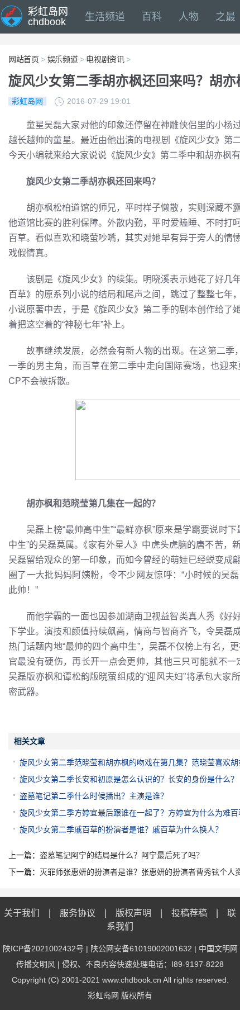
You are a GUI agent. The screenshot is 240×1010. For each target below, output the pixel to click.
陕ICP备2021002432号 (43, 948)
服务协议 (77, 913)
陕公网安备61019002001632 (141, 948)
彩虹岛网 (103, 995)
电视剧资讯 (105, 59)
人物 (189, 16)
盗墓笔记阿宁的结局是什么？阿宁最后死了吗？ (122, 855)
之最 (225, 16)
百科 (152, 16)
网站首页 (23, 59)
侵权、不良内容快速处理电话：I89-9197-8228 (143, 964)
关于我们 (22, 913)
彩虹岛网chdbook (48, 16)
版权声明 (133, 913)
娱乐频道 (62, 59)
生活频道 (105, 16)
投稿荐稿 (189, 913)
